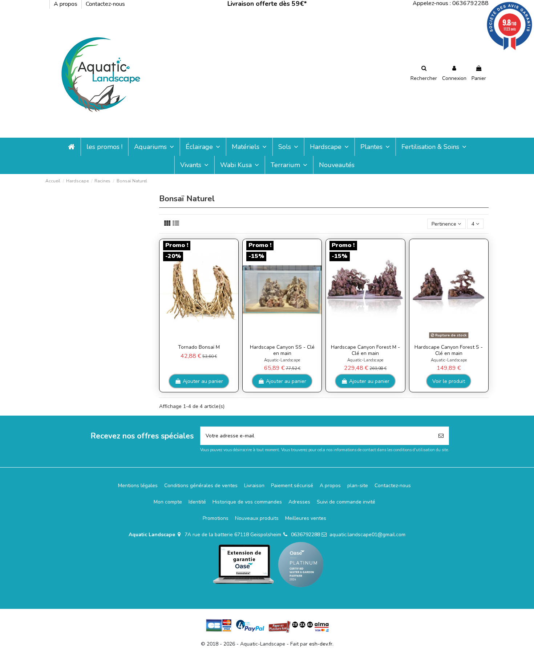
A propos (66, 4)
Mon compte (168, 501)
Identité (197, 501)
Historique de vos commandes (247, 501)
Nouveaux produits (257, 518)
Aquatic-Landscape (282, 360)
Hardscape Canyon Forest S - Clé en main (448, 350)
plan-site (357, 485)
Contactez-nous (105, 4)
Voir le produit (448, 381)
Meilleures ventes (305, 518)
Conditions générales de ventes (201, 485)
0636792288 (305, 534)
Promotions (215, 518)
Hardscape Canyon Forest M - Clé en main (365, 350)
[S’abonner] (441, 436)
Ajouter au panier (203, 381)
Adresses (299, 501)
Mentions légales (138, 485)
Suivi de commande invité (346, 501)
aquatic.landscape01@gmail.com (367, 534)
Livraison (254, 485)
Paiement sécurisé (292, 485)
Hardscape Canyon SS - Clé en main (282, 350)
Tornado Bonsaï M (199, 347)
